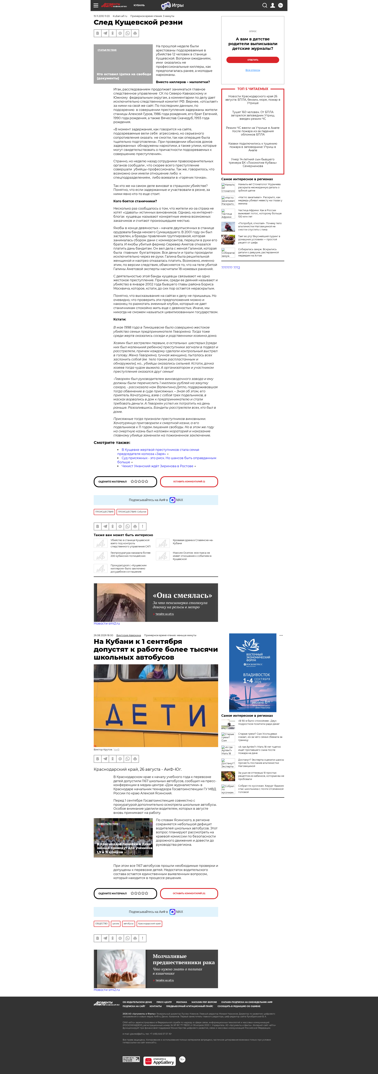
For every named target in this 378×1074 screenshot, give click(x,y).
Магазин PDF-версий (204, 1002)
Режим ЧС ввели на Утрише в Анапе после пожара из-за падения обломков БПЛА (253, 131)
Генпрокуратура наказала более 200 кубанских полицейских (130, 554)
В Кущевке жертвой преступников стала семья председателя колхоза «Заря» (158, 452)
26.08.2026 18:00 (103, 635)
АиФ (117, 749)
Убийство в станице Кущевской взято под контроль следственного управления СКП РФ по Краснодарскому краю (122, 545)
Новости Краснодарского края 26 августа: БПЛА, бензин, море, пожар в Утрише (252, 100)
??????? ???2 (230, 268)
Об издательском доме (137, 1002)
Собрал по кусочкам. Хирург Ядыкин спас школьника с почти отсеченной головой (261, 789)
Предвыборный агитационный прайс (189, 1006)
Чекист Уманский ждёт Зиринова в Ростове (157, 466)
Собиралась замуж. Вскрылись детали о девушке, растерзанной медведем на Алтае (258, 252)
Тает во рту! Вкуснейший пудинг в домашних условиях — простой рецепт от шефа (259, 239)
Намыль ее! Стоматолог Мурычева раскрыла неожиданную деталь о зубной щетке (259, 187)
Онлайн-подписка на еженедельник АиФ (246, 1002)
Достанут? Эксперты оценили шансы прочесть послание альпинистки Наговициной (261, 763)
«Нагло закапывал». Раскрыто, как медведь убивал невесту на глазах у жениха (260, 200)
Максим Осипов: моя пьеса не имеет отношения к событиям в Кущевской (192, 556)
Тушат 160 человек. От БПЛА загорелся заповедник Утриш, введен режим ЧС (253, 115)
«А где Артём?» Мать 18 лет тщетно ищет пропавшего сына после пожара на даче (259, 750)
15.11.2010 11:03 (102, 16)
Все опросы (253, 70)
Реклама (181, 1002)
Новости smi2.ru (107, 623)
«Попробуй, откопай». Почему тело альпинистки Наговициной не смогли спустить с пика (260, 226)
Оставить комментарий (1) (189, 481)
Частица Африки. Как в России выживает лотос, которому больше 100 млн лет (260, 213)
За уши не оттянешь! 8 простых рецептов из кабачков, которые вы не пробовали (261, 776)
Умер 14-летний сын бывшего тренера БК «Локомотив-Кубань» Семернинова (253, 163)
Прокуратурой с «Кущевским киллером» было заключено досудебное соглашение (128, 568)
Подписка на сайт (134, 1006)
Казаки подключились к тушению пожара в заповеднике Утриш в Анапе (252, 147)
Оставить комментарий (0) (189, 893)
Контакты (156, 1006)
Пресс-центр (164, 1002)
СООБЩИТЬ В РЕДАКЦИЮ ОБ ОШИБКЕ (239, 1006)
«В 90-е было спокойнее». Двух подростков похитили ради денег (259, 722)
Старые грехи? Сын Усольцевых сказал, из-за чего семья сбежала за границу (260, 737)
